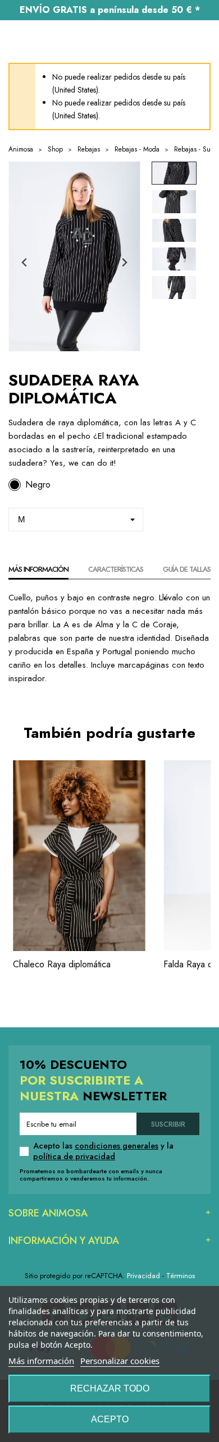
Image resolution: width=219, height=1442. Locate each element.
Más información (41, 1360)
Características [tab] (115, 569)
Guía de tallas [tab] (187, 569)
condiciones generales (116, 1145)
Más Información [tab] (38, 569)
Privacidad (143, 1275)
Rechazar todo (109, 1388)
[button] (174, 173)
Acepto (110, 1419)
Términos (180, 1275)
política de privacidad (74, 1156)
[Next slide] (123, 262)
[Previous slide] (25, 262)
